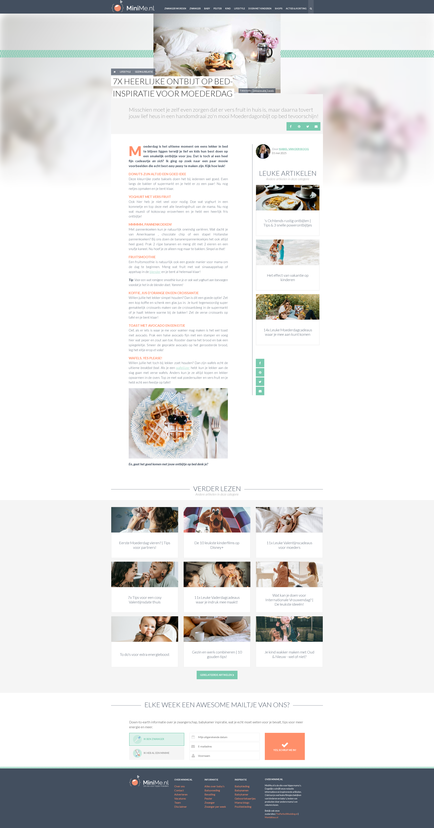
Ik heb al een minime (156, 752)
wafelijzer (183, 368)
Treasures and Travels (263, 90)
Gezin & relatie (144, 71)
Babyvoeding (212, 790)
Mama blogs (242, 802)
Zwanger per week (215, 806)
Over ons (179, 786)
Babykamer (241, 794)
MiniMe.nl (135, 7)
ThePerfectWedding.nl (287, 814)
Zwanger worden (175, 8)
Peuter (217, 8)
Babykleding (242, 786)
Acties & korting (296, 8)
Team (177, 802)
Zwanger (195, 8)
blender (155, 272)
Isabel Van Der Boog (294, 148)
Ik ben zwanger (154, 739)
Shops (278, 8)
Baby (207, 8)
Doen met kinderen (259, 8)
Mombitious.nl (271, 817)
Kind (228, 8)
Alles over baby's (214, 786)
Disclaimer (180, 806)
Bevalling (209, 794)
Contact (179, 790)
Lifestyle (239, 8)
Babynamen (242, 790)
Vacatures (180, 798)
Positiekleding (243, 806)
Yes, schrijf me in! (284, 750)
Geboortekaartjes (245, 798)
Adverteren (181, 794)
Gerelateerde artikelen (216, 674)
